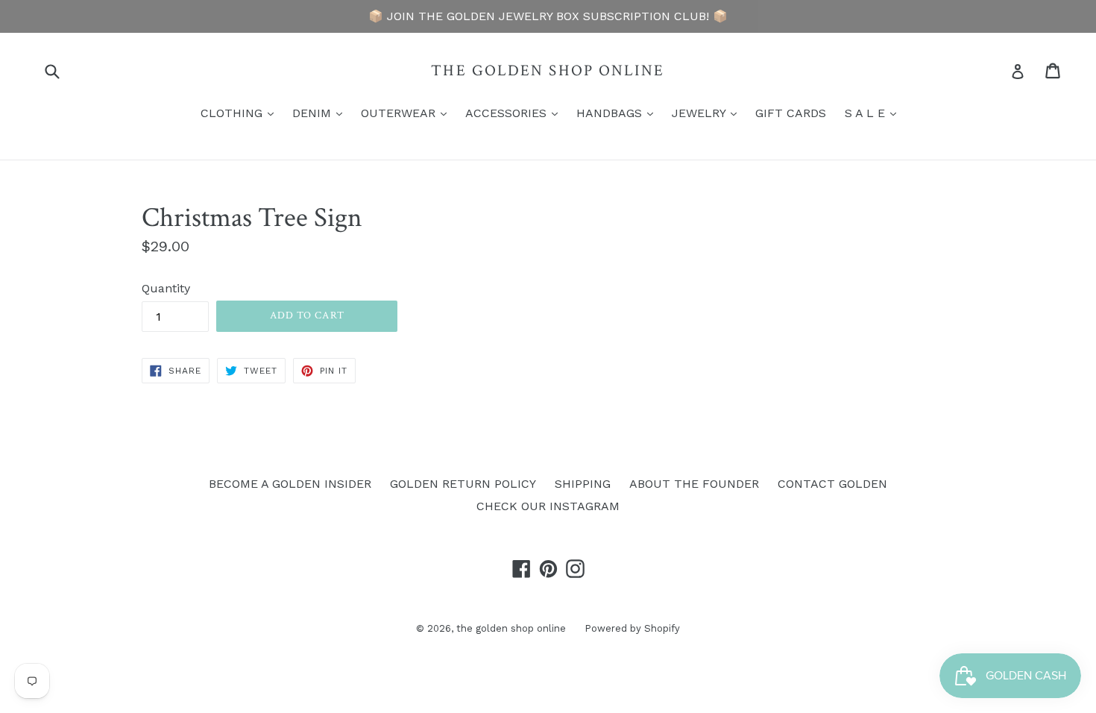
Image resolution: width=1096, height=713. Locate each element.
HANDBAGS (618, 112)
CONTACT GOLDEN (832, 484)
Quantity (166, 288)
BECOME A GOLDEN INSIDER (290, 484)
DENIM (321, 112)
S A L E (874, 112)
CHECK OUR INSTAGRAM (548, 506)
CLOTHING (241, 112)
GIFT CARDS (790, 113)
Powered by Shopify (632, 628)
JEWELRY (708, 112)
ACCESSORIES (515, 112)
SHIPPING (583, 484)
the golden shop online (547, 70)
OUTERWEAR (407, 112)
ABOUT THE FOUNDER (694, 484)
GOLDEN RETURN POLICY (463, 484)
